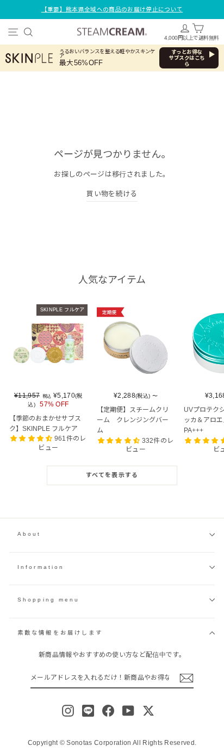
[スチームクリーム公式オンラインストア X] (148, 711)
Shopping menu (48, 600)
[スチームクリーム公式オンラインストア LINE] (88, 711)
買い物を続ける (111, 194)
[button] (32, 438)
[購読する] (186, 678)
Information (40, 567)
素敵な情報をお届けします (60, 633)
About (29, 534)
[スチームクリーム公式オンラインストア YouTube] (128, 711)
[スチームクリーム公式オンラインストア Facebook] (108, 711)
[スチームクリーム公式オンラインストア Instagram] (68, 711)
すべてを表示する (112, 475)
